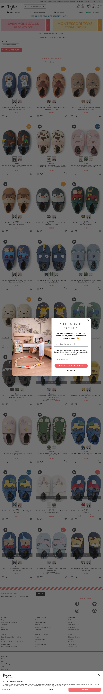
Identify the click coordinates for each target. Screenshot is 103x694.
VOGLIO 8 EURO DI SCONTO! (71, 366)
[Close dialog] (88, 320)
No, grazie (71, 370)
